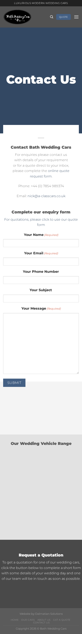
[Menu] (76, 17)
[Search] (51, 17)
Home (15, 620)
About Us (44, 620)
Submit (14, 383)
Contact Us (41, 622)
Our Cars (28, 620)
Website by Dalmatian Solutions (41, 613)
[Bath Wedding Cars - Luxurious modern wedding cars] (25, 17)
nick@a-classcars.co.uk (46, 196)
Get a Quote (61, 620)
